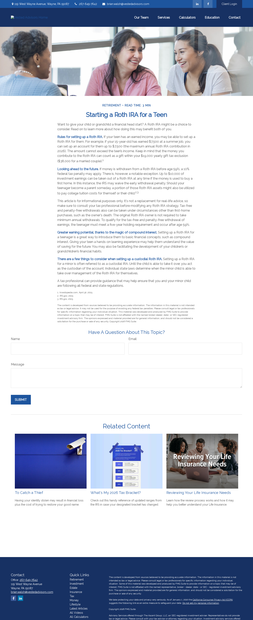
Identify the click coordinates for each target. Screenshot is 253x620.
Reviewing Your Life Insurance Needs (198, 492)
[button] (141, 17)
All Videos (76, 612)
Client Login (229, 4)
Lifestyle (75, 604)
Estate (73, 587)
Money (74, 600)
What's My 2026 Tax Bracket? (116, 492)
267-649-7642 (88, 4)
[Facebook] (208, 4)
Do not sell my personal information (200, 603)
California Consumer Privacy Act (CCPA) (213, 599)
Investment (77, 583)
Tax (72, 596)
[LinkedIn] (197, 4)
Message (17, 364)
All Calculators (79, 616)
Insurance (76, 592)
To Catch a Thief (29, 492)
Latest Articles (79, 608)
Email (132, 339)
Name (15, 339)
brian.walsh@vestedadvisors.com (128, 4)
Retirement (77, 579)
